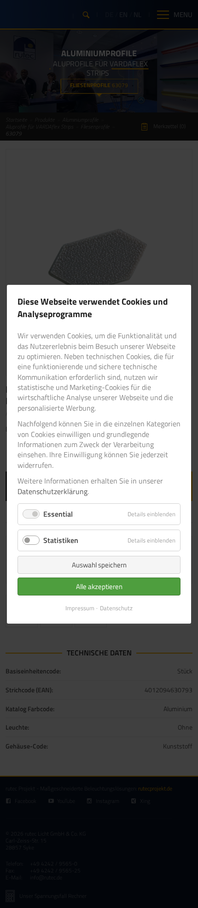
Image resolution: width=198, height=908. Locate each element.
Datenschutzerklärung (52, 490)
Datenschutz (116, 608)
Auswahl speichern (99, 565)
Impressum (79, 608)
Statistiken (60, 540)
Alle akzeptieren (99, 586)
